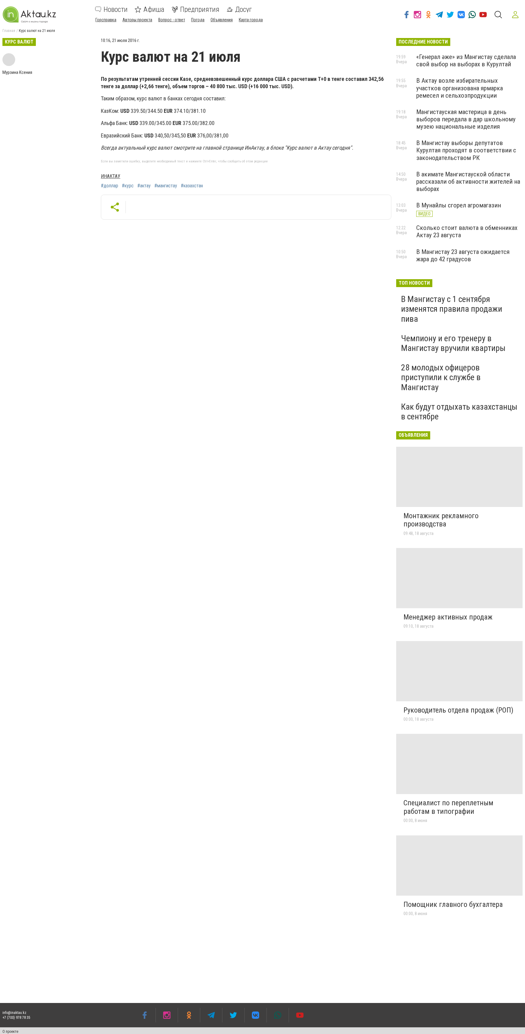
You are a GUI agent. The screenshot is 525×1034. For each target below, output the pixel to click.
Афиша (153, 9)
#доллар (109, 186)
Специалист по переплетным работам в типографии (448, 807)
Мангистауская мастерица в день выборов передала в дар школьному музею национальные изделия (466, 119)
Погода (197, 19)
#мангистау (165, 186)
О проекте (10, 1031)
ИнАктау (110, 176)
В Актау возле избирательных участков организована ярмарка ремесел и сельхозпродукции (459, 88)
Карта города (251, 19)
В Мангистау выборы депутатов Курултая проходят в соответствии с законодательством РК (466, 150)
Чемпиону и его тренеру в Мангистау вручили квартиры (453, 343)
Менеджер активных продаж (447, 617)
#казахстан (192, 186)
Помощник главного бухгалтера (453, 904)
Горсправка (105, 19)
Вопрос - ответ (171, 19)
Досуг (243, 9)
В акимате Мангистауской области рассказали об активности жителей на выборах (468, 182)
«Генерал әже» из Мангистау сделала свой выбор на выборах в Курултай (466, 60)
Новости (116, 9)
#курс (128, 186)
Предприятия (199, 9)
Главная (8, 31)
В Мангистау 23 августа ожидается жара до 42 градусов (463, 255)
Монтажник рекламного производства (441, 520)
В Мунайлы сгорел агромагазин (458, 205)
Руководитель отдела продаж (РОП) (458, 710)
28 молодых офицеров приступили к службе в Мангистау (441, 377)
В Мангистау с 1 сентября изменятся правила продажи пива (451, 309)
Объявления (222, 19)
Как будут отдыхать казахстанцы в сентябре (459, 412)
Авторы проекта (137, 19)
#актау (144, 186)
